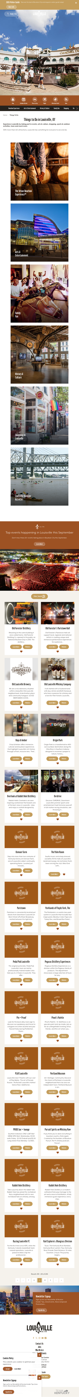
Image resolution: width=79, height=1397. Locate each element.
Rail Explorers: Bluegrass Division (57, 1241)
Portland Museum (57, 1073)
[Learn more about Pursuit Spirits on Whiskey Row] (57, 1114)
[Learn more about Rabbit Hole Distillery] (21, 1170)
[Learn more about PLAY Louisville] (21, 1058)
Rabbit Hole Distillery (21, 1185)
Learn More (39, 544)
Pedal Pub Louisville (21, 961)
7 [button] (28, 1280)
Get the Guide (44, 1377)
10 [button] (45, 1280)
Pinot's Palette (58, 1017)
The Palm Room (57, 852)
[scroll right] (77, 108)
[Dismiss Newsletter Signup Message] (39, 1378)
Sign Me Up (41, 1310)
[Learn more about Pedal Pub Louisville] (21, 946)
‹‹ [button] (17, 1280)
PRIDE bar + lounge (21, 1129)
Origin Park (58, 740)
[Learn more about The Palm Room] (57, 837)
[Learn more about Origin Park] (57, 725)
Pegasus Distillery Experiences (58, 961)
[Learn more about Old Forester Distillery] (21, 613)
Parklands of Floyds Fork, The (57, 908)
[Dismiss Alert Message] (76, 3)
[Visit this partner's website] (62, 1392)
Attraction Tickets (55, 103)
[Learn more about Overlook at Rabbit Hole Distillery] (21, 781)
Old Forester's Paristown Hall (57, 628)
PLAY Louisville (21, 1073)
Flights (44, 103)
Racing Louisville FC (21, 1241)
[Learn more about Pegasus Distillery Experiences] (57, 946)
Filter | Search (38, 596)
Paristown (21, 908)
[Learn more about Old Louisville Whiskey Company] (57, 669)
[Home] (39, 14)
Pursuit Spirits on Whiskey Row (58, 1129)
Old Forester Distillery (21, 628)
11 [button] (50, 1280)
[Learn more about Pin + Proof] (21, 1002)
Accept (8, 1369)
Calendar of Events (23, 103)
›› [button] (61, 1280)
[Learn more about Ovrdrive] (57, 781)
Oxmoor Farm (21, 852)
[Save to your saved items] (21, 651)
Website (27, 647)
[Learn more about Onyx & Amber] (21, 725)
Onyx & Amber (21, 740)
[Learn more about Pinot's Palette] (57, 1002)
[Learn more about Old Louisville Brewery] (21, 669)
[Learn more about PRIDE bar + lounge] (21, 1114)
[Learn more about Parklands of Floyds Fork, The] (57, 893)
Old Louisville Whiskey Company (57, 684)
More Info (11, 7)
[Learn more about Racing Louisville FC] (21, 1226)
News (66, 103)
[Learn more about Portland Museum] (57, 1058)
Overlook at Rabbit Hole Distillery (21, 796)
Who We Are (39, 1350)
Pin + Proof (21, 1017)
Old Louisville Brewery (21, 684)
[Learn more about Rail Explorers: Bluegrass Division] (57, 1226)
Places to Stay (35, 103)
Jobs (39, 1346)
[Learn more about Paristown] (21, 893)
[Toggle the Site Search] (66, 13)
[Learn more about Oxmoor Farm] (21, 837)
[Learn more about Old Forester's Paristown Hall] (57, 613)
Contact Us (39, 1343)
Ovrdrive (57, 796)
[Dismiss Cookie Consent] (39, 1355)
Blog (13, 103)
